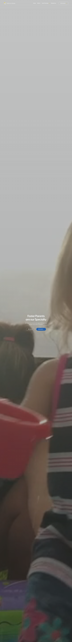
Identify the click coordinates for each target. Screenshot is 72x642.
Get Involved (62, 3)
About (34, 3)
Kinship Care (53, 3)
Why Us (38, 3)
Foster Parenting (45, 3)
